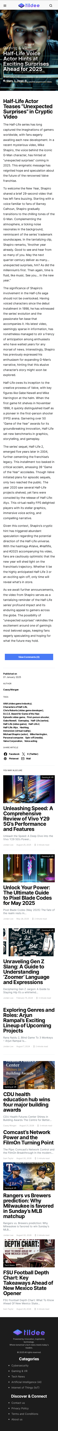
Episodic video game (14, 717)
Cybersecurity (20, 1365)
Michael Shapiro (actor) (15, 734)
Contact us (18, 1402)
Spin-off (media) (34, 737)
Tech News (10, 1265)
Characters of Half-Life (15, 707)
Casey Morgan (11, 689)
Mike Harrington (38, 734)
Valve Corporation (12, 741)
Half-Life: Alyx (10, 727)
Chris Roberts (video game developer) (23, 710)
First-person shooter (38, 717)
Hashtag (24, 727)
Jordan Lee (8, 845)
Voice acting (30, 741)
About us (16, 1419)
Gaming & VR (15, 48)
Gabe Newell (9, 720)
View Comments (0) (29, 657)
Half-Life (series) (39, 720)
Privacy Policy (20, 1408)
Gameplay (23, 720)
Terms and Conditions (24, 1413)
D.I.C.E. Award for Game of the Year (21, 713)
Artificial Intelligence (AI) (26, 1382)
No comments (26, 77)
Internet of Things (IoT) (25, 1387)
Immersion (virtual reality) (17, 730)
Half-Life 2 (34, 724)
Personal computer (13, 737)
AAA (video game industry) (17, 703)
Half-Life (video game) (15, 724)
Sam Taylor (8, 1158)
